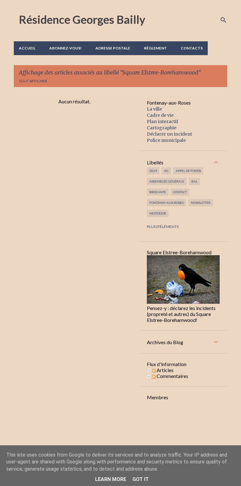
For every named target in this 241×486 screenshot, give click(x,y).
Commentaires (172, 376)
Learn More (110, 479)
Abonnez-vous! (65, 48)
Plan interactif (162, 121)
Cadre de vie (160, 115)
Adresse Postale (112, 48)
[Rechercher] (223, 20)
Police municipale (166, 140)
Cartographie (161, 128)
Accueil (27, 48)
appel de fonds (188, 171)
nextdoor (157, 213)
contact (180, 192)
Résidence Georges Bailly (82, 19)
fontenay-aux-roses (166, 202)
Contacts (192, 48)
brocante (157, 192)
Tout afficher (33, 81)
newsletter (201, 202)
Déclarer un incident (169, 134)
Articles (165, 370)
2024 (153, 171)
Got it (140, 479)
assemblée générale (166, 181)
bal (194, 181)
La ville (154, 109)
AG (166, 171)
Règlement (155, 48)
